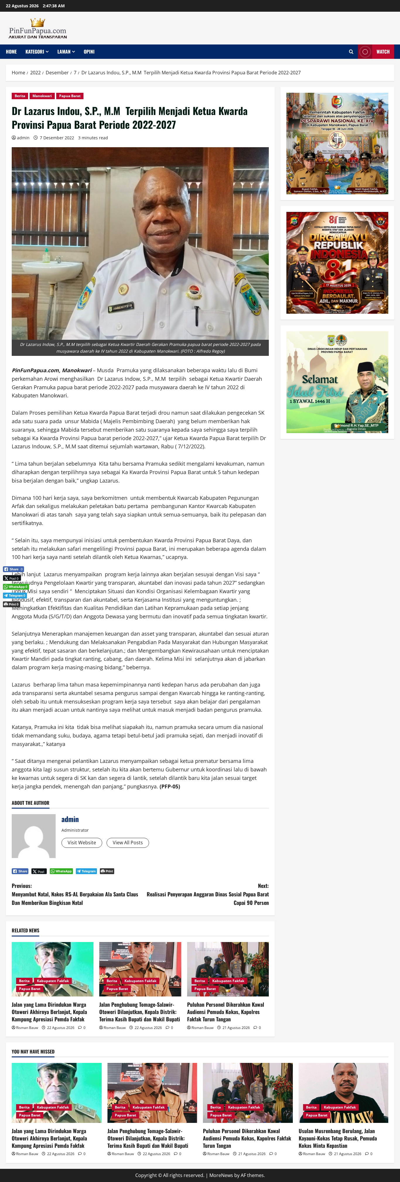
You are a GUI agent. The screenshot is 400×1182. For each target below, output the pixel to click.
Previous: (75, 894)
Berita (20, 95)
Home (11, 51)
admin (23, 137)
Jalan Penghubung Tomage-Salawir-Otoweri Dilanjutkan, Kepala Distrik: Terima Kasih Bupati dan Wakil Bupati (139, 1012)
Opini (89, 51)
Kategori (34, 51)
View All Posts (128, 842)
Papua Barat (70, 95)
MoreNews (221, 1175)
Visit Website (82, 842)
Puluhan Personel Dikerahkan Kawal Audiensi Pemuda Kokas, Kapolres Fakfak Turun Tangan (225, 1012)
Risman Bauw (27, 1027)
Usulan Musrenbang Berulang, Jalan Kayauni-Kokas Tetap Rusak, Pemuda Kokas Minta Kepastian (338, 1138)
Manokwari (42, 95)
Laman (64, 51)
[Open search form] (351, 51)
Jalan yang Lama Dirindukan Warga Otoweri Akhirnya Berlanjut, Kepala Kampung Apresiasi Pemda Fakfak (49, 1012)
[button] (13, 613)
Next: (208, 894)
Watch (383, 51)
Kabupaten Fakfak (53, 980)
